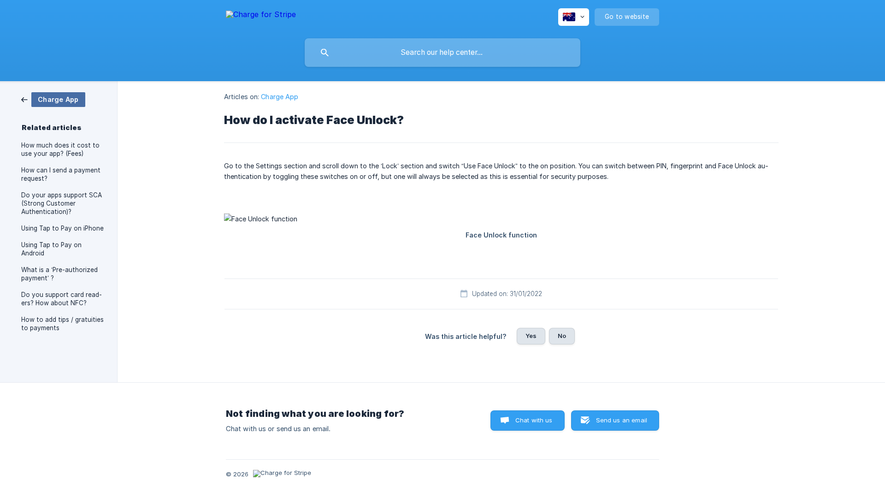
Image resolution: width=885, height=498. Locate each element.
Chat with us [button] (534, 420)
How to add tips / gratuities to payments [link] (62, 324)
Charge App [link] (279, 97)
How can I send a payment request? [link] (60, 174)
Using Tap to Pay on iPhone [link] (62, 228)
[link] (53, 99)
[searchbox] (442, 52)
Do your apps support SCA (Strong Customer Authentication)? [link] (61, 203)
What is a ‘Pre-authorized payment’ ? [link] (59, 274)
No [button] (562, 335)
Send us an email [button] (621, 420)
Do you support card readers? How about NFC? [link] (61, 299)
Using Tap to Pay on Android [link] (51, 249)
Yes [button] (531, 335)
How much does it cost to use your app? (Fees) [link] (60, 149)
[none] (261, 16)
